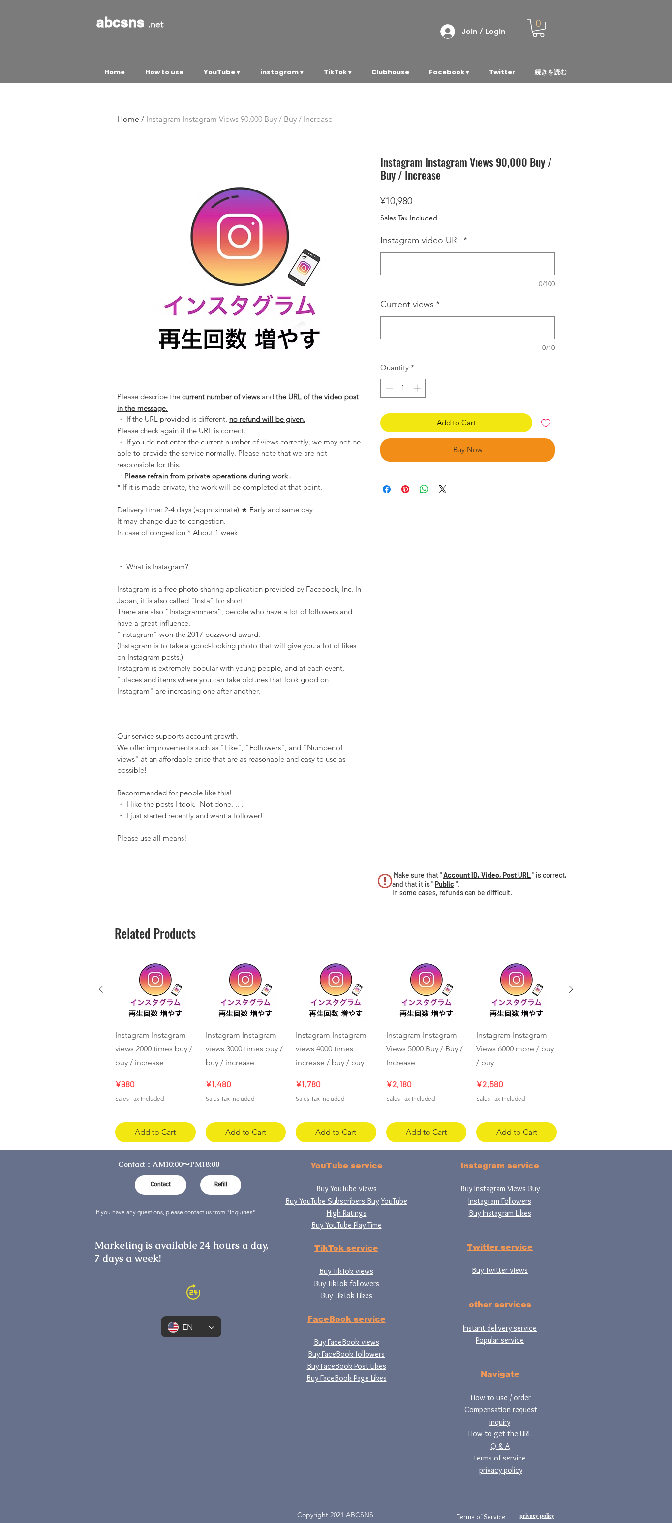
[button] (538, 28)
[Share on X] (443, 489)
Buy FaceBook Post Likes (346, 1366)
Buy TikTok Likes (346, 1295)
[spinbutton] (403, 388)
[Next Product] (571, 989)
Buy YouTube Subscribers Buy (332, 1201)
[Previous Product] (101, 989)
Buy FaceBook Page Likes (346, 1378)
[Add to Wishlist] (545, 423)
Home (128, 119)
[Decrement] (388, 388)
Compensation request (500, 1409)
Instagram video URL (423, 240)
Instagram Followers (499, 1201)
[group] (336, 1050)
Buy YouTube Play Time (346, 1225)
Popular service (500, 1340)
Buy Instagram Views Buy (500, 1188)
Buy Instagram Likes (500, 1213)
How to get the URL (499, 1433)
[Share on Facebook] (387, 489)
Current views (410, 304)
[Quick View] (155, 990)
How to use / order (501, 1397)
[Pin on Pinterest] (405, 489)
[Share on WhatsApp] (424, 489)
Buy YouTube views (346, 1188)
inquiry (499, 1422)
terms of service (500, 1457)
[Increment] (418, 388)
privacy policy (500, 1470)
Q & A (500, 1446)
